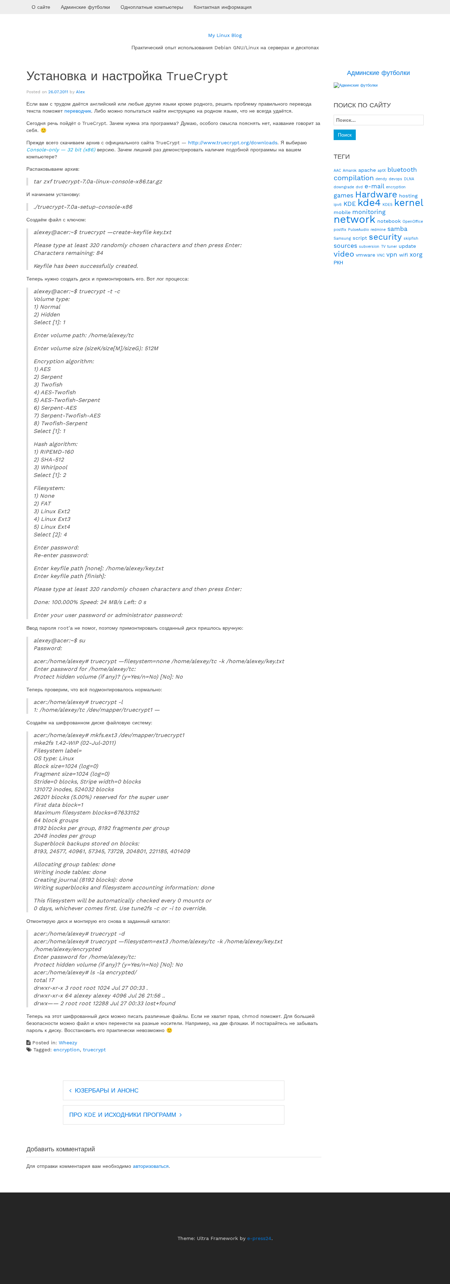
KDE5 (387, 204)
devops (395, 179)
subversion (369, 246)
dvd (359, 187)
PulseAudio (358, 229)
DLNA (409, 179)
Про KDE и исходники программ (122, 1114)
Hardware (376, 194)
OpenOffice (413, 221)
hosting (408, 196)
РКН (338, 262)
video (344, 253)
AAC (337, 170)
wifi (403, 255)
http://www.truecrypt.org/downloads (232, 142)
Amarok (349, 170)
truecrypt (94, 1049)
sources (345, 245)
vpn (391, 254)
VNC (381, 255)
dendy (381, 179)
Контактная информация (223, 7)
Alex (80, 91)
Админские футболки (85, 7)
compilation (354, 178)
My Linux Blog (225, 35)
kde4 (369, 202)
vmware (365, 255)
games (343, 195)
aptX (382, 170)
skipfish (411, 238)
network (354, 219)
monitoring (369, 211)
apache (367, 170)
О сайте (41, 7)
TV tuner (389, 246)
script (360, 238)
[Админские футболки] (356, 85)
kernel (408, 202)
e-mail (374, 186)
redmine (378, 229)
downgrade (344, 187)
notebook (389, 221)
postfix (340, 229)
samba (397, 228)
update (407, 246)
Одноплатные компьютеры (152, 7)
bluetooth (402, 169)
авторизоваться (151, 1166)
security (385, 237)
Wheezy (68, 1042)
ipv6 (338, 204)
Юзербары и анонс (107, 1090)
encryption (66, 1049)
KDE (349, 203)
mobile (342, 212)
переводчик (77, 111)
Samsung (342, 238)
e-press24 (259, 1238)
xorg (416, 254)
